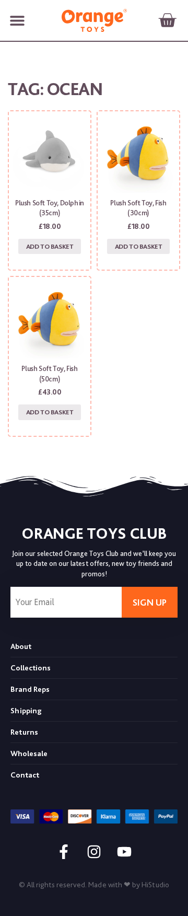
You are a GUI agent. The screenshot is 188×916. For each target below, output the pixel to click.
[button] (17, 20)
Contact (24, 775)
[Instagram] (94, 851)
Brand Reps (30, 689)
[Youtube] (124, 851)
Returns (24, 732)
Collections (30, 667)
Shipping (26, 710)
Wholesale (29, 753)
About (20, 646)
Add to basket (50, 246)
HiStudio (155, 884)
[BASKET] (167, 20)
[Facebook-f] (63, 851)
